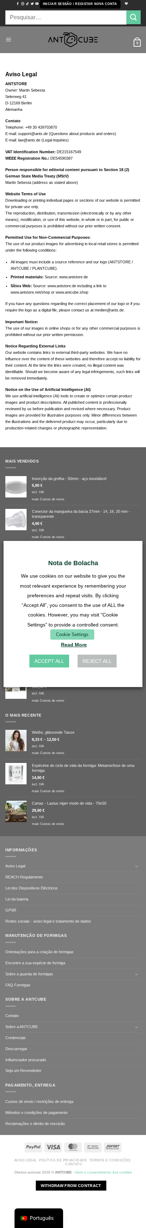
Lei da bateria (16, 899)
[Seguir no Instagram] (22, 4)
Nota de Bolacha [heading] (73, 563)
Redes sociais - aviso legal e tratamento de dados (48, 921)
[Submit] (134, 17)
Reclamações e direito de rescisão (35, 1123)
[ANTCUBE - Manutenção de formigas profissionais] (73, 40)
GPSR (10, 910)
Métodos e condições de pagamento (36, 1112)
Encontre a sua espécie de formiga (35, 963)
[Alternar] (136, 866)
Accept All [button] (49, 661)
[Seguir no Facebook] (17, 4)
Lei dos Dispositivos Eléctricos (31, 888)
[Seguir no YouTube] (36, 4)
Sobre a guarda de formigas (29, 974)
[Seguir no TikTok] (27, 4)
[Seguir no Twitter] (32, 4)
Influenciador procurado (25, 1060)
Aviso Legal (15, 866)
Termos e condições (110, 1160)
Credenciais (15, 1038)
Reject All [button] (97, 661)
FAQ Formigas (17, 985)
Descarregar (16, 1049)
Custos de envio (52, 499)
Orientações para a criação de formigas (39, 952)
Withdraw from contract (71, 1185)
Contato (12, 1015)
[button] (80, 4)
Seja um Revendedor (23, 1070)
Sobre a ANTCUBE (21, 1027)
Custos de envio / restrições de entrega (39, 1101)
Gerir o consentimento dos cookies (103, 1172)
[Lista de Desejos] (126, 4)
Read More (74, 644)
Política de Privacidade (63, 1160)
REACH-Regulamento (24, 877)
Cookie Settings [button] (72, 634)
